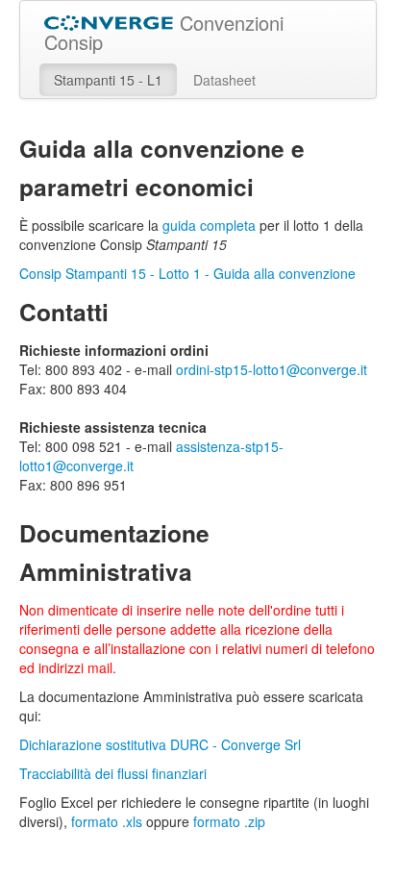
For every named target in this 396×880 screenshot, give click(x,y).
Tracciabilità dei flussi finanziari (113, 773)
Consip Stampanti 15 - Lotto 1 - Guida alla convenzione (187, 273)
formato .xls (106, 821)
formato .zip (229, 821)
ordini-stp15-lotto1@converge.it (271, 369)
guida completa (209, 225)
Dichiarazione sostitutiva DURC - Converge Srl (160, 744)
